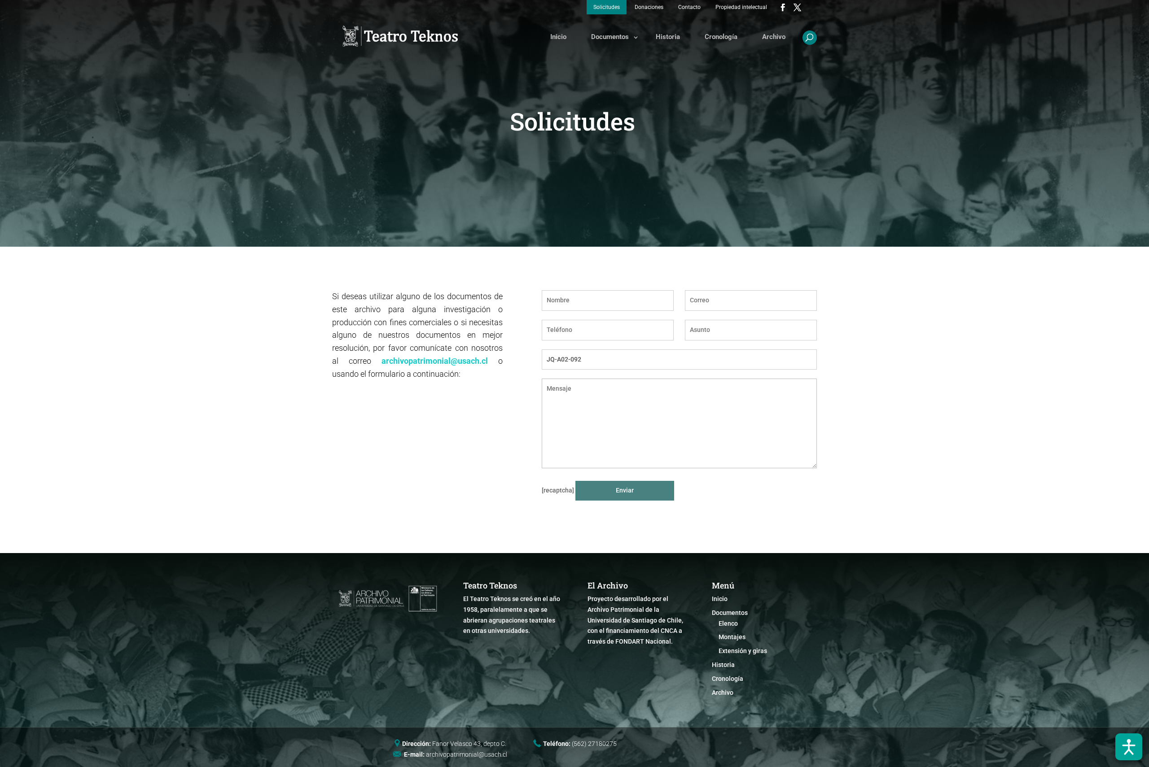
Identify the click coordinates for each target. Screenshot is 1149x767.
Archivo (773, 37)
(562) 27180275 (594, 743)
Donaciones (649, 7)
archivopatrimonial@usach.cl (435, 361)
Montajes (732, 637)
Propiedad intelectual (741, 7)
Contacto (689, 7)
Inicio (558, 37)
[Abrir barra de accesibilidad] (1128, 746)
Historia (668, 37)
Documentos (610, 37)
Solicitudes (606, 7)
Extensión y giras (743, 650)
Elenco (728, 623)
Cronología (721, 37)
